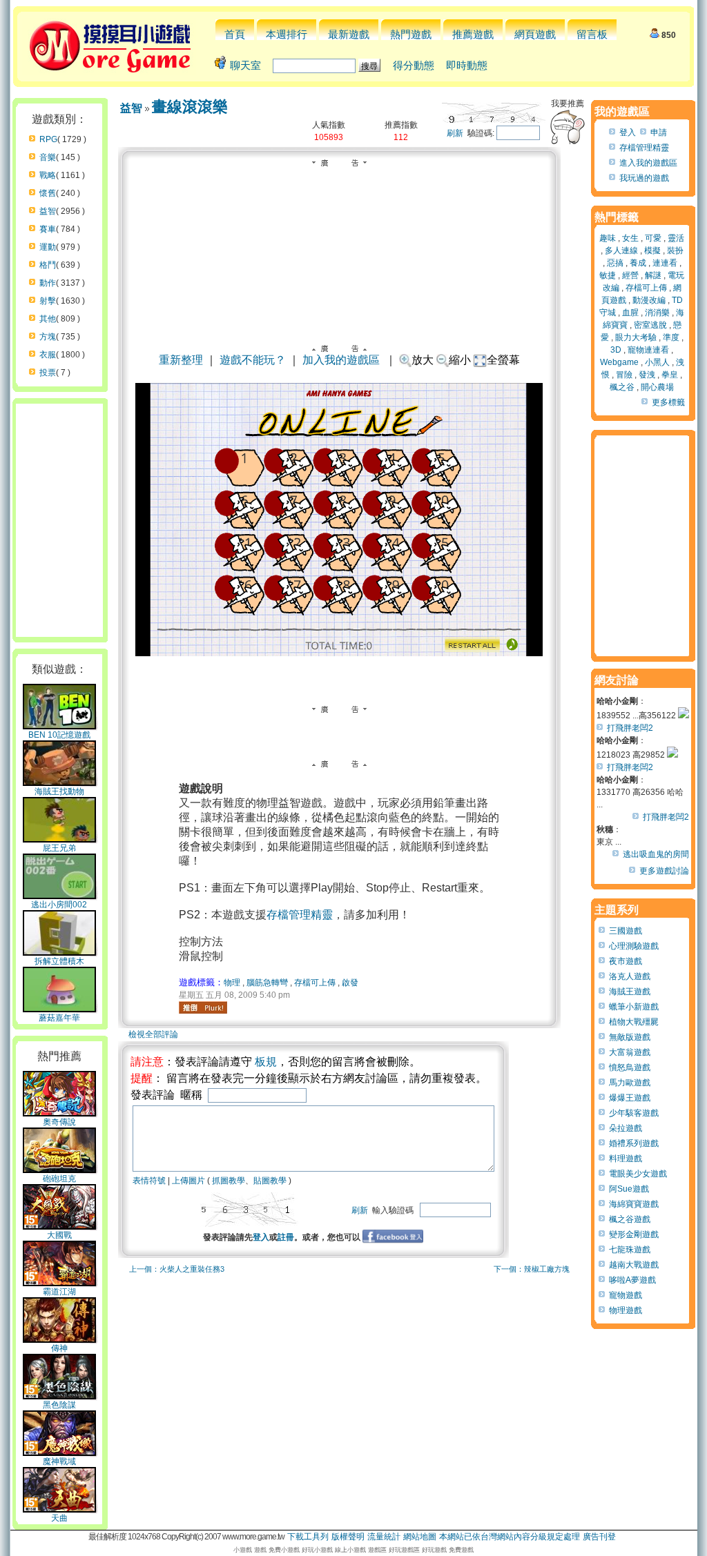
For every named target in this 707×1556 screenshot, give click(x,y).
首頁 (234, 34)
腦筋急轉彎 (267, 982)
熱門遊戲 (411, 34)
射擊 (47, 301)
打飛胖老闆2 (630, 728)
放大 (422, 360)
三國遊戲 (625, 931)
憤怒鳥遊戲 (629, 1067)
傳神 (59, 1348)
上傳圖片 (188, 1180)
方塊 (47, 337)
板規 (266, 1061)
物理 (232, 982)
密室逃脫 (650, 325)
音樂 (47, 157)
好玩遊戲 (434, 1549)
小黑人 (657, 362)
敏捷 (607, 275)
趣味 (607, 238)
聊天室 (245, 65)
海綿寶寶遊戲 (634, 1204)
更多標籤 (668, 402)
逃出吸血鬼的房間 (656, 854)
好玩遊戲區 (404, 1549)
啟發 (350, 982)
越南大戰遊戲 (634, 1265)
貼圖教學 (270, 1180)
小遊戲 (242, 1549)
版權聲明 (348, 1537)
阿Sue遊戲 (629, 1189)
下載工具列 (308, 1537)
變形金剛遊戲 (634, 1234)
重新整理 (181, 360)
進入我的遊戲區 (648, 163)
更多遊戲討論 (664, 871)
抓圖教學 (228, 1180)
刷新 (455, 133)
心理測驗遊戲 (634, 946)
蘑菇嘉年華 (59, 1018)
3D (615, 350)
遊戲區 (377, 1549)
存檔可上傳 (315, 982)
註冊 (286, 1237)
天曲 (59, 1518)
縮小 (460, 360)
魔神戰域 (59, 1461)
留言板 (592, 34)
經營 (630, 275)
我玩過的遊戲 (644, 178)
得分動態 (413, 65)
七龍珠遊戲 (629, 1249)
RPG (48, 139)
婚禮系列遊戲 (634, 1143)
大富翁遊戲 (629, 1052)
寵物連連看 (648, 350)
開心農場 (657, 387)
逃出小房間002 (59, 904)
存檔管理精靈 (300, 914)
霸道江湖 (59, 1292)
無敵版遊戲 (629, 1037)
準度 (671, 337)
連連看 (664, 263)
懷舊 (47, 193)
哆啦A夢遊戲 (632, 1280)
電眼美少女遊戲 (638, 1174)
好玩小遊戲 (317, 1549)
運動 (47, 247)
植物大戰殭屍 (634, 1022)
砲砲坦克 (59, 1178)
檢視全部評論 (153, 1034)
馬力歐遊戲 (629, 1082)
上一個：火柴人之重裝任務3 (176, 1269)
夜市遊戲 (625, 961)
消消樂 (657, 312)
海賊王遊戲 (629, 991)
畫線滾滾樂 (190, 106)
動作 (47, 283)
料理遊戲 (625, 1158)
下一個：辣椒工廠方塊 (532, 1269)
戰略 (47, 175)
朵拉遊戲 (625, 1128)
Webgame (619, 362)
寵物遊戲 (625, 1295)
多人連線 (621, 250)
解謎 (653, 275)
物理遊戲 (625, 1310)
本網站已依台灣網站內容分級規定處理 (509, 1537)
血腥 (630, 312)
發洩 (647, 375)
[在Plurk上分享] (203, 1007)
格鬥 (47, 265)
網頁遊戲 (535, 34)
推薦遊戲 (473, 34)
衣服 (47, 355)
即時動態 (466, 65)
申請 (658, 132)
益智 (47, 211)
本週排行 (286, 34)
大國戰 (59, 1235)
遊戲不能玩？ (253, 360)
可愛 (653, 238)
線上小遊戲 (350, 1549)
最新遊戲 (348, 34)
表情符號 (149, 1180)
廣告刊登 (599, 1537)
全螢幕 (503, 360)
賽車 (47, 229)
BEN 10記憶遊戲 (59, 735)
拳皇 (669, 375)
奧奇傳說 (59, 1122)
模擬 (652, 250)
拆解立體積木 (59, 961)
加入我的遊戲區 (341, 360)
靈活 (676, 238)
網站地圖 (419, 1537)
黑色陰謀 (59, 1405)
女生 (630, 238)
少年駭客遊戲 (634, 1113)
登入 (261, 1237)
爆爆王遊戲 (629, 1098)
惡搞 (615, 263)
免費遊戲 (461, 1549)
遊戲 (260, 1549)
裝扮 (675, 250)
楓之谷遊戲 (629, 1219)
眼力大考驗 (636, 337)
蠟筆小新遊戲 (634, 1007)
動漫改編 (649, 300)
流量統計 (383, 1537)
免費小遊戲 (284, 1549)
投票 (47, 372)
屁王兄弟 (59, 848)
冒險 (624, 375)
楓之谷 (622, 387)
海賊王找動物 (59, 791)
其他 (47, 319)
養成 (638, 263)
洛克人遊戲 (629, 976)
